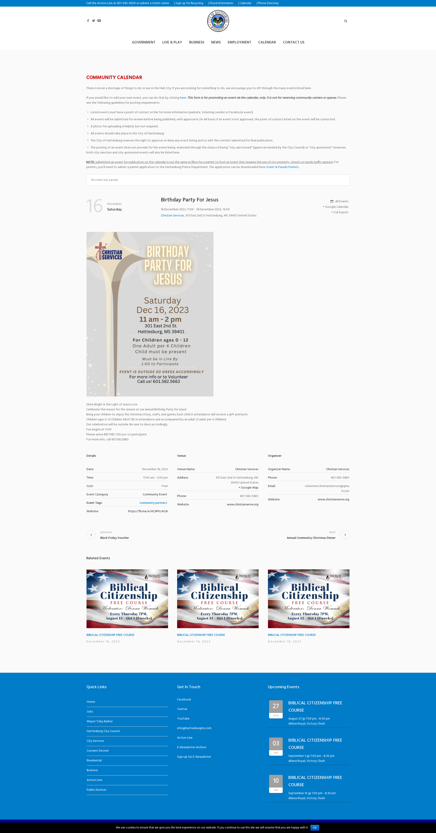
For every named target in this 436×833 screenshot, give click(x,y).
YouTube (183, 718)
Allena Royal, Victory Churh (306, 723)
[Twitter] (93, 21)
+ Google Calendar (335, 207)
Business (92, 770)
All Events (341, 201)
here (183, 97)
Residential (94, 760)
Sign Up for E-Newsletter (194, 757)
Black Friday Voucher (114, 538)
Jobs (90, 711)
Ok (315, 827)
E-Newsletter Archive (191, 747)
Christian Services (172, 215)
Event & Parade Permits (283, 167)
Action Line (94, 780)
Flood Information (221, 3)
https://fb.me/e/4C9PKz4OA (148, 511)
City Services (95, 741)
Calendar (245, 3)
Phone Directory (268, 3)
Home (91, 702)
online (165, 3)
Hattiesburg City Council (103, 731)
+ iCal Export (339, 212)
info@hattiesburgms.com (194, 728)
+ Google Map (248, 487)
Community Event (155, 494)
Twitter (182, 709)
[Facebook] (88, 21)
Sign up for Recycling (189, 3)
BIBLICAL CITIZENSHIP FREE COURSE (110, 635)
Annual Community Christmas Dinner (311, 538)
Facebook (184, 699)
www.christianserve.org (242, 504)
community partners (153, 503)
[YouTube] (99, 21)
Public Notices (96, 790)
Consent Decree (98, 750)
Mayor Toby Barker (100, 721)
